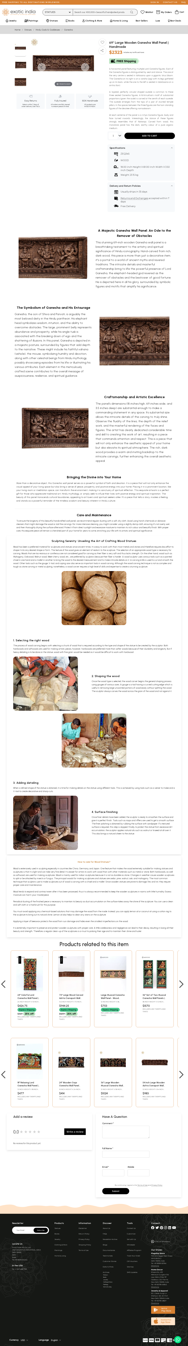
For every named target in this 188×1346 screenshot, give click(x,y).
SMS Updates (132, 1272)
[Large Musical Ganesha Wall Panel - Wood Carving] (113, 990)
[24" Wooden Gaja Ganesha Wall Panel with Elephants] (71, 1078)
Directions (155, 1266)
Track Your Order (133, 1256)
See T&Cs (36, 106)
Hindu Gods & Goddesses (48, 29)
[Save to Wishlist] (102, 43)
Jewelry (57, 1239)
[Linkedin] (169, 1228)
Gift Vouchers (132, 1261)
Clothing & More (61, 1245)
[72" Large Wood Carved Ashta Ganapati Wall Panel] (71, 990)
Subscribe (41, 1230)
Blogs (105, 1245)
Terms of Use (142, 1185)
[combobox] (100, 12)
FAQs (105, 1234)
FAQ (183, 2)
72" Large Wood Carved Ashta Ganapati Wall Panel (71, 998)
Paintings (58, 1250)
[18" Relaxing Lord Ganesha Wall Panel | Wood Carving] (29, 1078)
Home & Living (60, 1256)
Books (57, 1234)
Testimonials (108, 1256)
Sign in (155, 2)
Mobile (131, 1167)
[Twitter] (157, 1228)
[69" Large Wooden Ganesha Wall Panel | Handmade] (20, 49)
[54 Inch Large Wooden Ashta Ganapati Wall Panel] (154, 1078)
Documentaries (109, 1250)
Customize (131, 1234)
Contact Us (131, 1228)
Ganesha (68, 29)
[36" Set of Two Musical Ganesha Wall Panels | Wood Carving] (154, 990)
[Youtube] (174, 1228)
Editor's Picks (108, 1267)
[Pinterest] (161, 1228)
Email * (105, 1167)
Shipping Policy (85, 1245)
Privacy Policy (156, 1185)
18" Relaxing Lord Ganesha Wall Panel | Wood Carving (27, 1085)
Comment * (108, 1123)
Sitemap (130, 1267)
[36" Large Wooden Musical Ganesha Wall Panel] (113, 1078)
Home (17, 29)
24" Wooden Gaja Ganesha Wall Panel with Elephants (69, 1085)
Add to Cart (149, 135)
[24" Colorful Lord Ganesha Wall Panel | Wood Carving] (29, 990)
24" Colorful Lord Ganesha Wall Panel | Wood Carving (27, 998)
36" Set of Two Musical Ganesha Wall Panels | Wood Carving (154, 998)
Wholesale (131, 1245)
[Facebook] (152, 1228)
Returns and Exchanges (134, 198)
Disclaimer (83, 1228)
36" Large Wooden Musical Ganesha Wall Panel (112, 1085)
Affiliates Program (134, 1250)
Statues (28, 29)
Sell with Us (131, 1239)
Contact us (170, 2)
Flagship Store (158, 1253)
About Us (106, 1228)
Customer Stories (109, 1261)
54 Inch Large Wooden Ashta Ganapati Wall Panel (154, 1085)
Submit (115, 1191)
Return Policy (84, 1234)
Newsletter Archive (110, 1239)
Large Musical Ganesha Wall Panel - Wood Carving (113, 998)
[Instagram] (165, 1228)
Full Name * (107, 1148)
